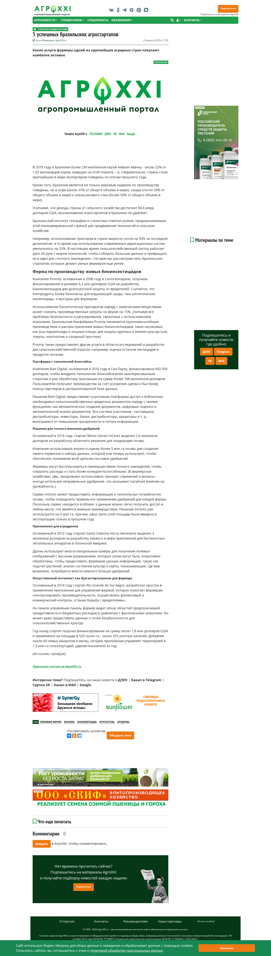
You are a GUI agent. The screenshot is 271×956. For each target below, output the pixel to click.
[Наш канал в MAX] (147, 10)
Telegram (223, 351)
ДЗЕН (108, 134)
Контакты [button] (192, 20)
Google (131, 134)
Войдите (41, 844)
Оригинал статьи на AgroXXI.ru (57, 666)
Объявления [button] (121, 20)
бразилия (69, 722)
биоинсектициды (86, 722)
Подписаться (228, 8)
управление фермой (50, 722)
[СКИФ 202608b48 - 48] (100, 798)
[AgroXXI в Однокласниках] (119, 10)
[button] (179, 20)
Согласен (226, 948)
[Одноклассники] (74, 735)
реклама (38, 695)
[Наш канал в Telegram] (125, 10)
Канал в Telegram (146, 680)
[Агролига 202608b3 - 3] (65, 702)
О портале (67, 921)
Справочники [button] (71, 20)
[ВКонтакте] (69, 735)
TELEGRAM (95, 134)
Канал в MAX (65, 685)
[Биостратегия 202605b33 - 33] (100, 777)
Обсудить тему (120, 735)
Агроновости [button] (44, 20)
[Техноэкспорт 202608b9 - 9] (216, 142)
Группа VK (41, 685)
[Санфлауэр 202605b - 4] (135, 702)
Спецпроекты (97, 20)
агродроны (123, 722)
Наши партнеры (170, 921)
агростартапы (106, 722)
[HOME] (35, 29)
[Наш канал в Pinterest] (140, 10)
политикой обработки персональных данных (126, 950)
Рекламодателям (135, 921)
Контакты (101, 921)
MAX (122, 134)
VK (115, 134)
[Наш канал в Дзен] (132, 10)
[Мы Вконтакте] (112, 10)
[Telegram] (79, 735)
